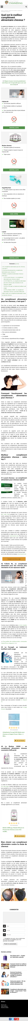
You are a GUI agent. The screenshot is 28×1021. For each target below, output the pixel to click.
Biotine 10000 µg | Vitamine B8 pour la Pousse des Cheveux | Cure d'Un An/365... (13, 829)
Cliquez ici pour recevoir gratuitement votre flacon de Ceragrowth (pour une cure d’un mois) (14, 82)
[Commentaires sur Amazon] (14, 728)
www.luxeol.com (13, 536)
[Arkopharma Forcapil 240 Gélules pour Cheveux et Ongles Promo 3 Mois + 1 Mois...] (14, 720)
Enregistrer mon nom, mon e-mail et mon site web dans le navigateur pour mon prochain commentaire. (14, 940)
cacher (16, 263)
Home (2, 10)
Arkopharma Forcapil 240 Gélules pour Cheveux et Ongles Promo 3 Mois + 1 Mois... (14, 734)
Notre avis (14, 122)
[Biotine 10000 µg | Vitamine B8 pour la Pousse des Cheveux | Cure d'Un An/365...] (14, 815)
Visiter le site (14, 127)
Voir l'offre (14, 214)
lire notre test (5, 514)
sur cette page (5, 786)
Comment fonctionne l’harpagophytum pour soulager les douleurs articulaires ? (16, 974)
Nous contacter (4, 1006)
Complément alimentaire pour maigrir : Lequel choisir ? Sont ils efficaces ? (18, 991)
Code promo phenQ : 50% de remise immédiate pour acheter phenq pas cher (17, 982)
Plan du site (3, 1004)
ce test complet (23, 625)
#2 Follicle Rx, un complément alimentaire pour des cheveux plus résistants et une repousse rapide (15, 282)
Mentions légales (4, 1007)
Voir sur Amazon (20, 740)
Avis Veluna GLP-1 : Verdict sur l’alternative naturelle (17, 956)
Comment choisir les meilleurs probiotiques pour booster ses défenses (18, 965)
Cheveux (6, 10)
